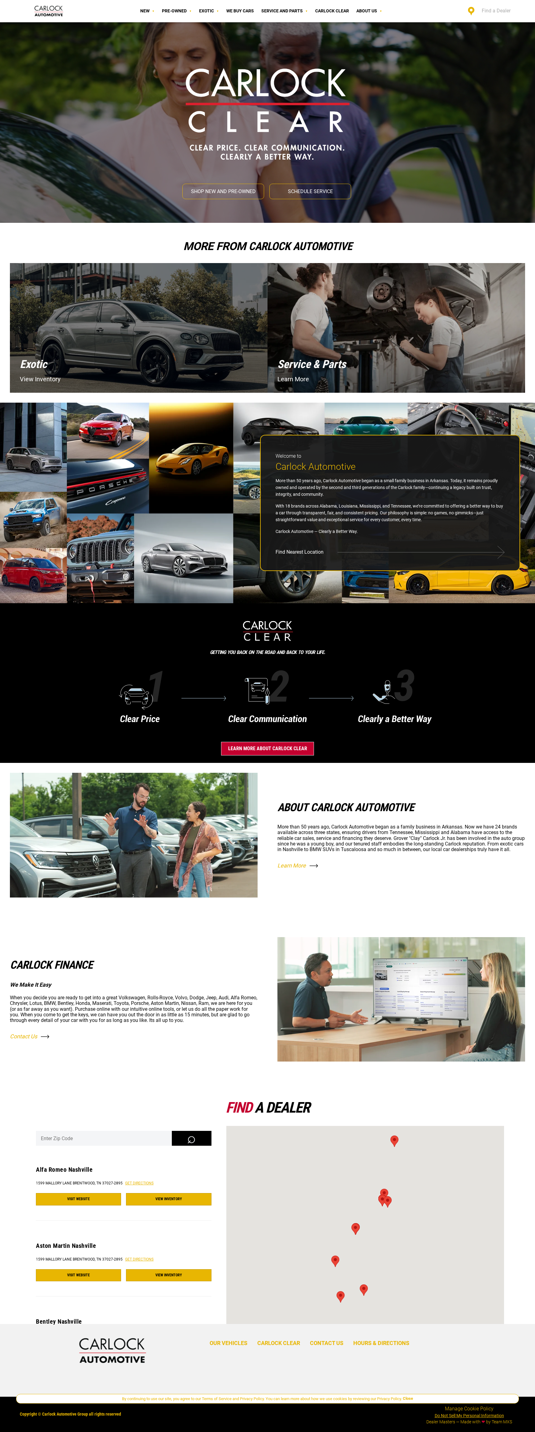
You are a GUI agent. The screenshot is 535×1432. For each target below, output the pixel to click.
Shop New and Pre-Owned (223, 191)
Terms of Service (217, 1398)
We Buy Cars (240, 10)
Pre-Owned (174, 10)
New (145, 10)
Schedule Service (310, 191)
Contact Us (23, 1036)
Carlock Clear (332, 10)
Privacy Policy (252, 1398)
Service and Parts (282, 10)
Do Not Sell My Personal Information (469, 1415)
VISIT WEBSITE (78, 1199)
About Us (366, 10)
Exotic (206, 10)
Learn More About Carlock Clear (267, 748)
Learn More (291, 866)
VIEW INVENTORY (168, 1199)
